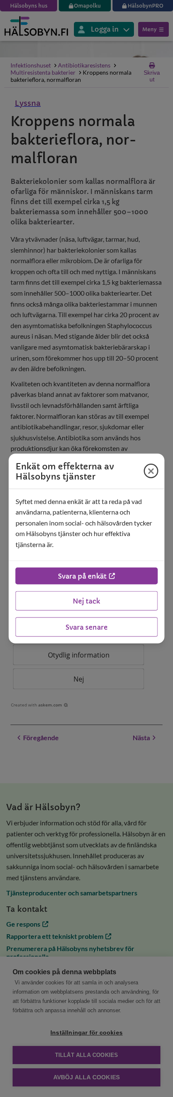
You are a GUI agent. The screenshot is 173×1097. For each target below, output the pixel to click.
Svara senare (86, 627)
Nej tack (86, 601)
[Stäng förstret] (150, 471)
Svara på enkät (82, 576)
